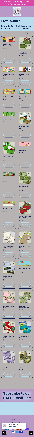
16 (24, 383)
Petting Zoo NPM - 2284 (24, 127)
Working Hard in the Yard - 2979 (25, 217)
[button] (3, 11)
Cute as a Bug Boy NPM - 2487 (24, 269)
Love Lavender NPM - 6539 (9, 366)
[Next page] (29, 384)
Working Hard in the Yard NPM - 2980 (25, 52)
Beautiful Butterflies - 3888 (24, 307)
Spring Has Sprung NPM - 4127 (8, 307)
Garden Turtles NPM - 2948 (23, 187)
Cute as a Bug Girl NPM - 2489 (24, 149)
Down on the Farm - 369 (25, 75)
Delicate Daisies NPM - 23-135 (8, 247)
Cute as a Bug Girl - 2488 (8, 75)
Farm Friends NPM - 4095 (8, 336)
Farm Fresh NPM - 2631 (24, 247)
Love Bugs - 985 (7, 119)
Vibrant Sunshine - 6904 (24, 336)
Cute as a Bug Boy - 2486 (25, 97)
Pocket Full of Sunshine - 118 (7, 45)
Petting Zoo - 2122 (8, 178)
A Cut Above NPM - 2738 (8, 157)
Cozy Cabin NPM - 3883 (24, 366)
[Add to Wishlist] (13, 39)
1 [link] (5, 383)
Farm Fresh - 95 (7, 209)
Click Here (20, 26)
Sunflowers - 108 (8, 96)
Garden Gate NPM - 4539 (8, 277)
